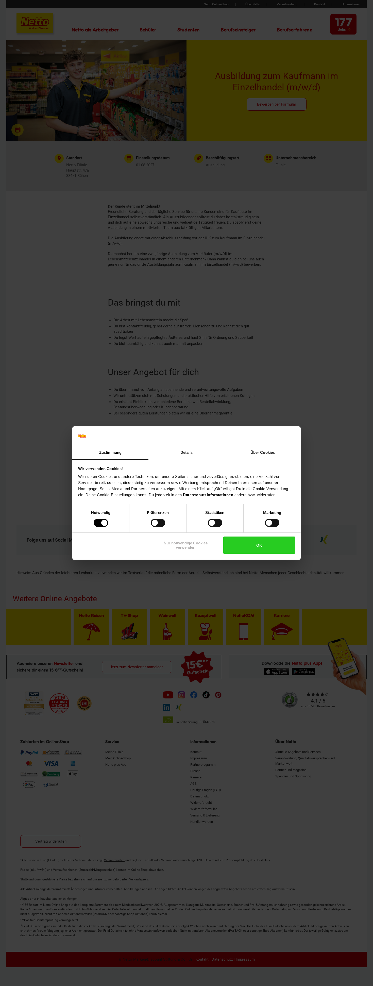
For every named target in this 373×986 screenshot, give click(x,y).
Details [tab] (186, 452)
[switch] (158, 523)
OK (259, 545)
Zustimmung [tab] (110, 452)
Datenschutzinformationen (208, 495)
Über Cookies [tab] (262, 452)
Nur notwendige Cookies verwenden (186, 545)
